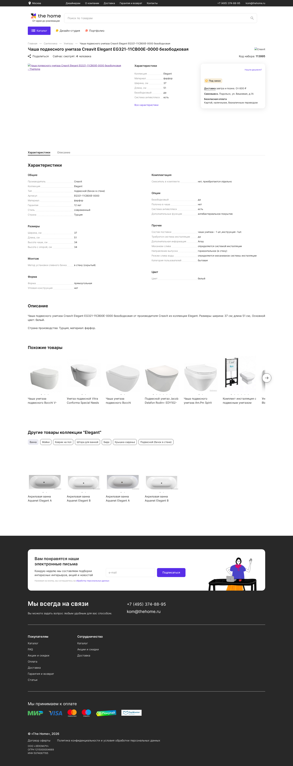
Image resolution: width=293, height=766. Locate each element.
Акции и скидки (38, 655)
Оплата (32, 661)
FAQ (30, 649)
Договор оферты (39, 740)
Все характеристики (146, 105)
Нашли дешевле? (253, 70)
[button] (266, 377)
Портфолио (96, 30)
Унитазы (69, 43)
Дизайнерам (73, 3)
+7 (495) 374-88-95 (228, 3)
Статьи (32, 680)
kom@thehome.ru (255, 3)
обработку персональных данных (92, 580)
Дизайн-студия (70, 30)
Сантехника (51, 43)
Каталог (42, 30)
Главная (33, 43)
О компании (92, 3)
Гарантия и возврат (131, 3)
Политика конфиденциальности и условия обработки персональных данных (108, 740)
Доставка (109, 3)
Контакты (152, 3)
